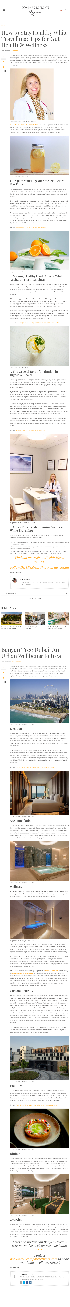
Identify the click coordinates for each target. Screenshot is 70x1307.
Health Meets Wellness (17, 125)
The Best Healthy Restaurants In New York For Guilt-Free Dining (58, 627)
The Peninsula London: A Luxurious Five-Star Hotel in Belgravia (35, 767)
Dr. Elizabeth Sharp (32, 125)
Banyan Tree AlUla (51, 971)
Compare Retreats (16, 661)
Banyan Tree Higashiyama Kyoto (22, 973)
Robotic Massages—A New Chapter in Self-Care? (31, 430)
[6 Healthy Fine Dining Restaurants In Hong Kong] (35, 618)
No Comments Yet (11, 593)
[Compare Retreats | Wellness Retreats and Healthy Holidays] (35, 10)
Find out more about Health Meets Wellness (39, 559)
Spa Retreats (16, 1267)
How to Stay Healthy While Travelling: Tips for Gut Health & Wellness (34, 39)
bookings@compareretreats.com (33, 1259)
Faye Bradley (15, 50)
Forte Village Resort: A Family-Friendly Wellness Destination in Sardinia (38, 323)
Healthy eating (17, 572)
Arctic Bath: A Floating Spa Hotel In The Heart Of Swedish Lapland (36, 1105)
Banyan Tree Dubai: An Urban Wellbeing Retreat (31, 227)
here (39, 1249)
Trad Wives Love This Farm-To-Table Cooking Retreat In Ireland (11, 627)
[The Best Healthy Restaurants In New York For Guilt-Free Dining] (58, 618)
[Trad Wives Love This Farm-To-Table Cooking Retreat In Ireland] (11, 618)
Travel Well (4, 643)
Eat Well (3, 25)
